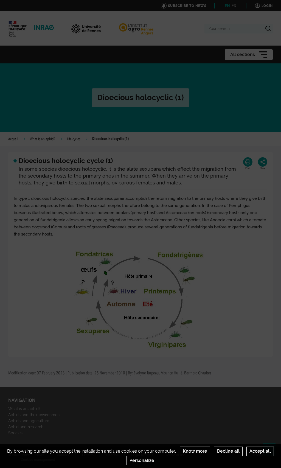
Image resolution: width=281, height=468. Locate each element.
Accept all (260, 451)
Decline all (228, 451)
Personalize (142, 460)
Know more (195, 451)
